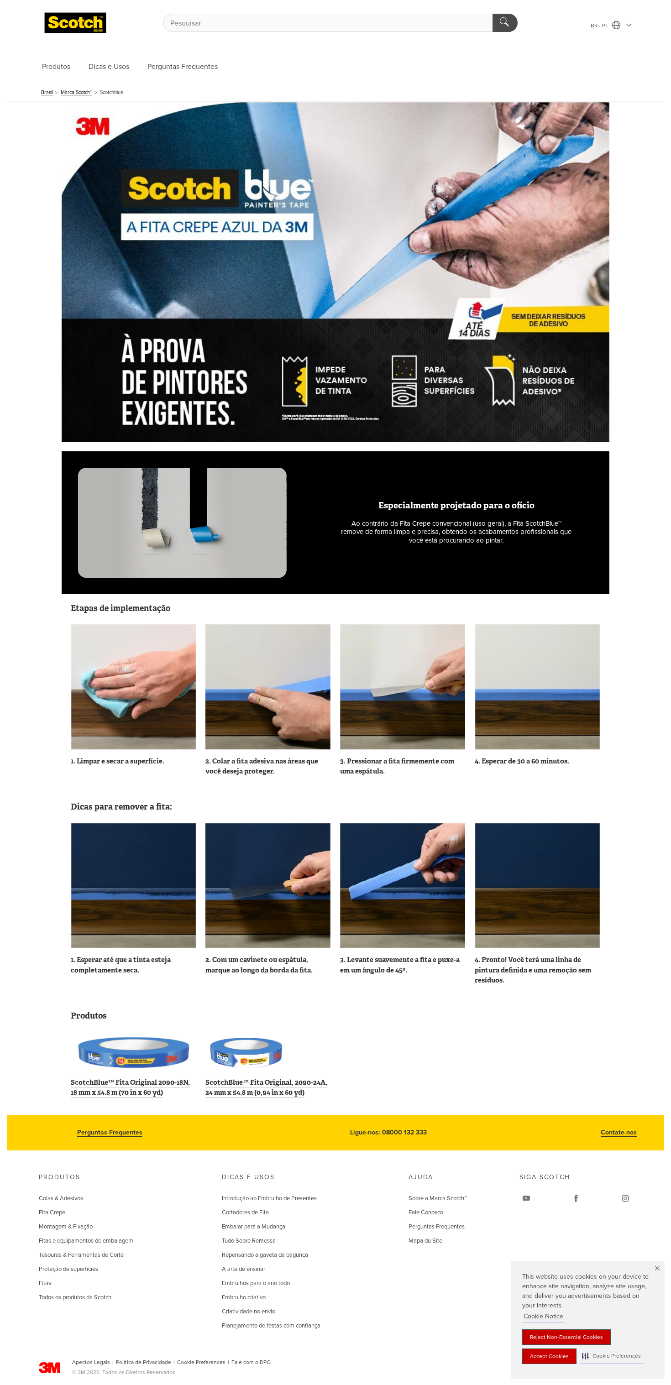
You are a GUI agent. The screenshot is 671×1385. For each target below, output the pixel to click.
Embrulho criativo (244, 1297)
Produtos (56, 66)
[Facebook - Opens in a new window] (576, 1198)
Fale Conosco (426, 1212)
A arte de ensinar (243, 1269)
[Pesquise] (505, 23)
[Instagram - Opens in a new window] (625, 1198)
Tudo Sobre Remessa (249, 1240)
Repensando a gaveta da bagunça (265, 1255)
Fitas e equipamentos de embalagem (86, 1240)
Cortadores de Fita (245, 1212)
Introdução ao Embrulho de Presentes (269, 1198)
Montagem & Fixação (66, 1226)
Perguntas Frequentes (182, 66)
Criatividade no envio (248, 1311)
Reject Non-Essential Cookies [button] (566, 1337)
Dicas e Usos (109, 66)
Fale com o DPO (251, 1362)
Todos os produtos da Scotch (75, 1297)
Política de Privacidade (143, 1362)
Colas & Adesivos (61, 1198)
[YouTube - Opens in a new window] (526, 1198)
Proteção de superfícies (68, 1269)
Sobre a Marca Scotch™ (438, 1198)
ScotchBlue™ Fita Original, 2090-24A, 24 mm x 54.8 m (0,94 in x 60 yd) (266, 1088)
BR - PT (600, 25)
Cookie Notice (543, 1316)
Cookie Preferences (201, 1362)
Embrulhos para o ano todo (256, 1283)
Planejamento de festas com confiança (271, 1325)
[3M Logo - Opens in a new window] (75, 23)
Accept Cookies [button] (549, 1356)
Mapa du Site (425, 1240)
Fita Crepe (52, 1212)
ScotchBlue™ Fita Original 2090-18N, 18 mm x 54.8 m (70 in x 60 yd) (130, 1088)
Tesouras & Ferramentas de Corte (81, 1255)
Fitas (45, 1283)
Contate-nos (619, 1132)
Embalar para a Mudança (253, 1226)
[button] (611, 1356)
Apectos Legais (91, 1362)
